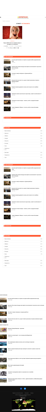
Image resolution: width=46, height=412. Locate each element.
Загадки (23, 246)
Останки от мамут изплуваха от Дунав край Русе (22, 181)
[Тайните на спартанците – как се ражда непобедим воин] (3, 337)
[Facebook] (21, 389)
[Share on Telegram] (14, 47)
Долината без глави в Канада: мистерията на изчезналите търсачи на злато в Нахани (26, 175)
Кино (23, 254)
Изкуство (23, 248)
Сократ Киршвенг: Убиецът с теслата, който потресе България (25, 215)
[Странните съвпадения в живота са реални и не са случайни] (3, 373)
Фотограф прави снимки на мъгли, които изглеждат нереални (21, 342)
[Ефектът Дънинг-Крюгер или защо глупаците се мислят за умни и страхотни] (3, 350)
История (23, 251)
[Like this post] (6, 47)
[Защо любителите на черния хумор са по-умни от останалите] (12, 32)
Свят (23, 265)
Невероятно (23, 263)
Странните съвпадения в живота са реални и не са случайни (20, 371)
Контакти (27, 393)
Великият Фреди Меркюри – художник (16, 328)
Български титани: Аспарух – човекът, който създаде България (25, 208)
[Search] (45, 17)
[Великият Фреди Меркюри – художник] (3, 330)
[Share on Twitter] (9, 47)
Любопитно (7, 256)
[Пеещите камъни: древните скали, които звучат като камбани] (7, 196)
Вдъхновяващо (23, 238)
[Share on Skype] (15, 47)
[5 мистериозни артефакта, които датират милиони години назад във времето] (3, 360)
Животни (23, 241)
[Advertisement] (23, 8)
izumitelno (6, 46)
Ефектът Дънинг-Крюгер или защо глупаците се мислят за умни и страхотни (24, 348)
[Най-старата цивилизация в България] (3, 367)
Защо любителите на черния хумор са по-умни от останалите (12, 43)
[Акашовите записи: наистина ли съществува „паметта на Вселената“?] (7, 203)
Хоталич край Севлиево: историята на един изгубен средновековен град (26, 168)
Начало (31, 393)
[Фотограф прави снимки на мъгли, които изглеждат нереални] (3, 343)
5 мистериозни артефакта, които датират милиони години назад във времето (24, 358)
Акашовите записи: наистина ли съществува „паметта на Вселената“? (27, 201)
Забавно (23, 243)
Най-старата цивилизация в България (16, 365)
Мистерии (23, 260)
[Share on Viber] (16, 47)
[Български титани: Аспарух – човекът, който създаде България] (7, 210)
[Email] (25, 389)
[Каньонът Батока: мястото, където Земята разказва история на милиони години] (7, 190)
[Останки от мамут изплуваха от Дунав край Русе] (7, 183)
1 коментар (10, 366)
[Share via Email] (18, 47)
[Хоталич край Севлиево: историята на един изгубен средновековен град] (7, 169)
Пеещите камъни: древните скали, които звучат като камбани (25, 195)
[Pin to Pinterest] (10, 47)
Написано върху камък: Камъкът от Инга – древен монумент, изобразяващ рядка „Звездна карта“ (25, 379)
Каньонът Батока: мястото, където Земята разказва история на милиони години (25, 189)
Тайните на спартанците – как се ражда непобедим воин (20, 335)
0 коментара (10, 299)
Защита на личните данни (18, 393)
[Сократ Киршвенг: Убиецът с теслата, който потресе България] (7, 217)
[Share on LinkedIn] (11, 47)
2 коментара (10, 359)
